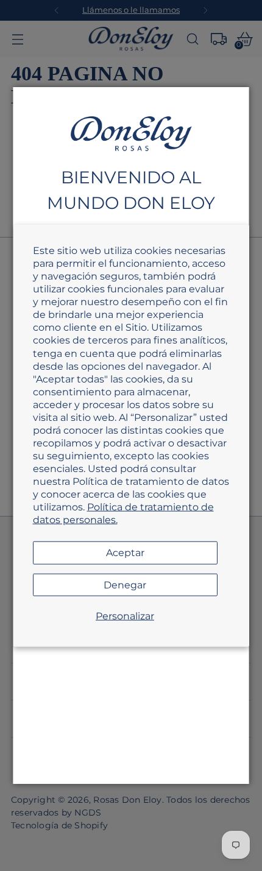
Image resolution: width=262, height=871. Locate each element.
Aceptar (125, 552)
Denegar (125, 584)
